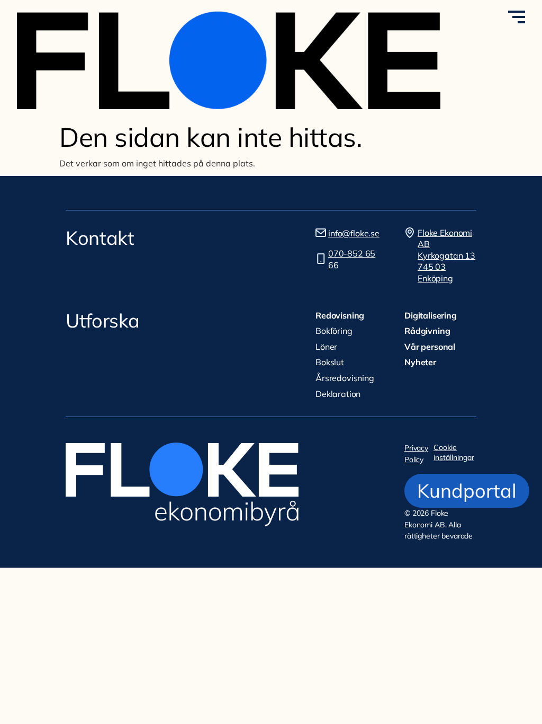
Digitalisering (430, 315)
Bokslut (329, 362)
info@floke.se (354, 233)
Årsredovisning (344, 378)
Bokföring (334, 330)
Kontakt (100, 238)
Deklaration (337, 394)
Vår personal (429, 346)
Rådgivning (427, 330)
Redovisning (339, 315)
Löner (326, 346)
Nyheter (420, 362)
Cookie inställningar (453, 452)
